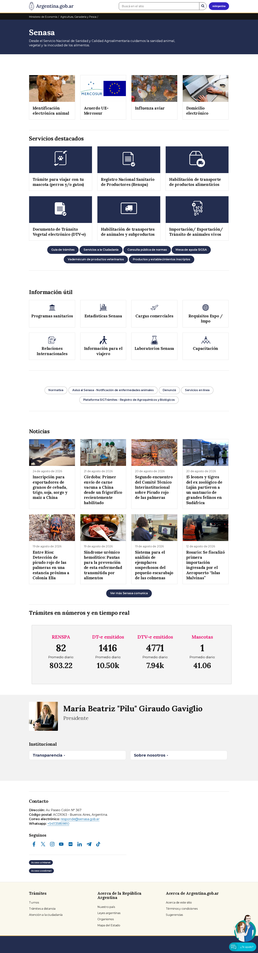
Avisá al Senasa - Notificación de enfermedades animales (113, 390)
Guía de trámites (63, 249)
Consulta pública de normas (147, 249)
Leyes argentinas (108, 913)
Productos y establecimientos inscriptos (161, 259)
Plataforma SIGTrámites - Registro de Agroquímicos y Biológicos (129, 399)
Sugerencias (174, 914)
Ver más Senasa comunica (129, 593)
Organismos (105, 919)
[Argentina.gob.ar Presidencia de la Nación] (51, 6)
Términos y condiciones (182, 908)
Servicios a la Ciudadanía (101, 249)
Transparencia (48, 755)
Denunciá (169, 390)
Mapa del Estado (108, 925)
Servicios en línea (197, 390)
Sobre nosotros (150, 755)
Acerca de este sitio (179, 902)
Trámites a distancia (42, 908)
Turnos (34, 902)
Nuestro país (106, 907)
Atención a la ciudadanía (45, 914)
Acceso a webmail (41, 870)
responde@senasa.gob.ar (80, 819)
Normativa (55, 390)
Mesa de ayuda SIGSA (191, 249)
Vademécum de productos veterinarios (96, 259)
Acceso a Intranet (41, 862)
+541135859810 (58, 824)
